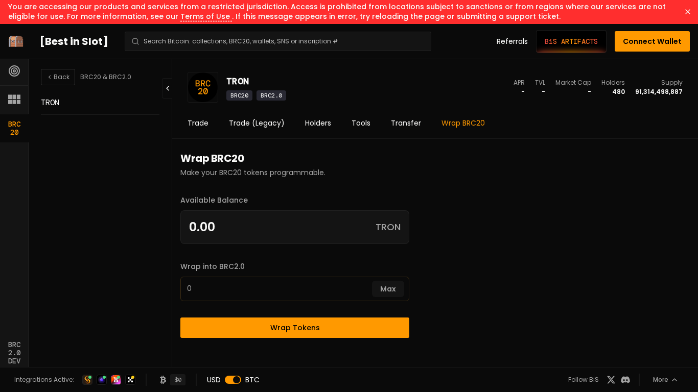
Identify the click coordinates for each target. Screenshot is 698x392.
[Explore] (14, 71)
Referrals (512, 41)
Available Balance (214, 200)
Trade (198, 123)
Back (61, 76)
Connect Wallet (652, 41)
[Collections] (14, 99)
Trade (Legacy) (257, 123)
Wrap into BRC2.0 (212, 266)
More (660, 379)
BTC (252, 379)
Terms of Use (206, 16)
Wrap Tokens (295, 328)
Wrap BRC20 (463, 123)
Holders (318, 123)
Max (388, 289)
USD (214, 379)
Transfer (406, 123)
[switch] (233, 380)
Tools (361, 123)
